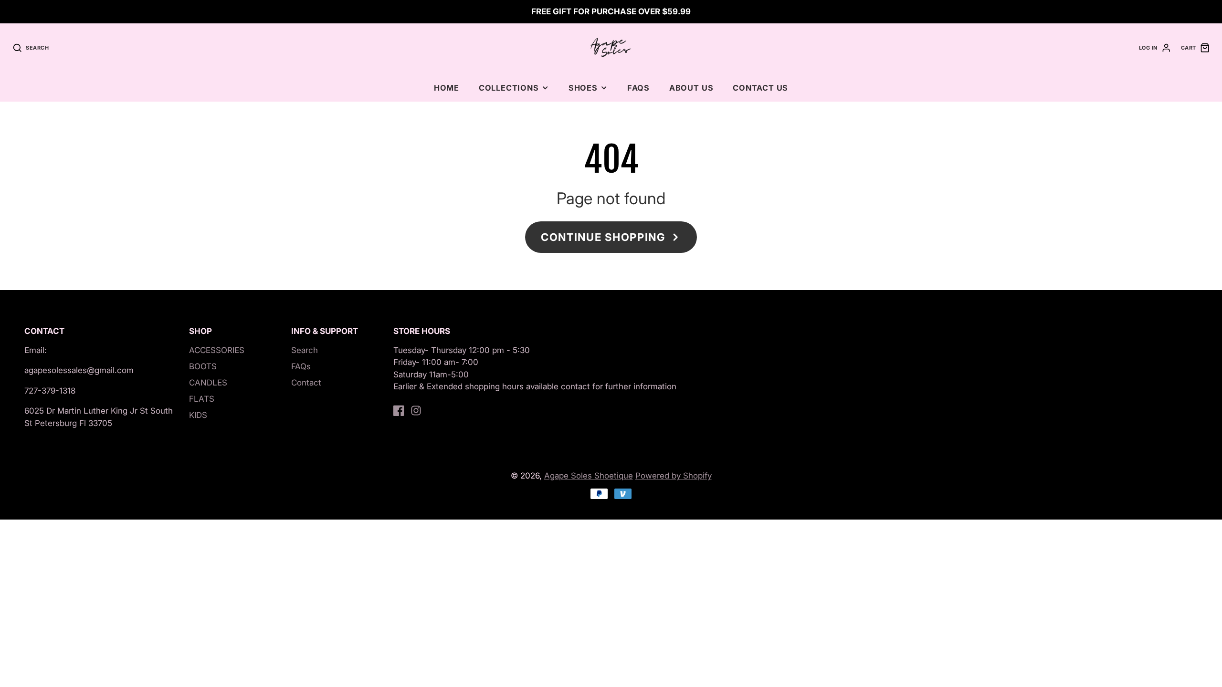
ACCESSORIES (216, 350)
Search (304, 350)
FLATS (201, 399)
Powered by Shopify (673, 475)
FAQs (638, 88)
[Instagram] (416, 410)
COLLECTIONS (509, 88)
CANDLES (208, 382)
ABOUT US (691, 88)
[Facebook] (398, 410)
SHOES (583, 88)
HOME (446, 88)
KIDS (198, 415)
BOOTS (203, 366)
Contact (306, 382)
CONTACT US (760, 88)
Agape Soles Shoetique (588, 475)
